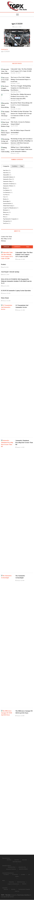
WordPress (27, 895)
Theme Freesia (20, 895)
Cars (4, 196)
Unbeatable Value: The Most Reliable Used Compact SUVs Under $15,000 (23, 254)
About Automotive (6, 858)
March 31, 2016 (5, 274)
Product (3, 264)
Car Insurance (6, 192)
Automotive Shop (7, 181)
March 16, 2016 (5, 285)
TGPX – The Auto (5, 895)
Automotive (4, 887)
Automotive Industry (6, 865)
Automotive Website (8, 186)
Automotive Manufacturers (8, 873)
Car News (5, 194)
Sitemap (3, 240)
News (4, 216)
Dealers (5, 199)
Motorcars (5, 212)
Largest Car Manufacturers (10, 208)
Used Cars (5, 223)
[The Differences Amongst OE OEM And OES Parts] (7, 711)
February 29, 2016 (6, 293)
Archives (14, 166)
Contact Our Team (6, 236)
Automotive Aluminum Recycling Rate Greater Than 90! (24, 442)
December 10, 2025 (20, 259)
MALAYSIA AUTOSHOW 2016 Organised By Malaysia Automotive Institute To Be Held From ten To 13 (16, 281)
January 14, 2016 (20, 715)
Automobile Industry (8, 177)
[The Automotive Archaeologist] (7, 575)
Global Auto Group (8, 205)
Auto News (5, 170)
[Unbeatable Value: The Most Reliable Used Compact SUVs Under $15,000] (7, 252)
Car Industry (6, 190)
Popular (6, 246)
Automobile (6, 174)
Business (5, 188)
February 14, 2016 (20, 310)
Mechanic (5, 210)
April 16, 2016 (5, 267)
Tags (21, 166)
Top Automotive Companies (10, 219)
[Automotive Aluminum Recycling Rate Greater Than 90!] (7, 440)
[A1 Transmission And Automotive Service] (7, 305)
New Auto (5, 214)
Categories (6, 166)
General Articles (7, 203)
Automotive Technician (9, 183)
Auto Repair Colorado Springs (10, 272)
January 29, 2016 (20, 580)
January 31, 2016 (20, 447)
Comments (17, 246)
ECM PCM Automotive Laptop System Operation (16, 290)
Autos (3, 880)
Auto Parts (5, 172)
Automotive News (7, 179)
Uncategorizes (6, 221)
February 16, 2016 (6, 300)
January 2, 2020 (17, 27)
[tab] (6, 166)
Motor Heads (5, 298)
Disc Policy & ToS (6, 238)
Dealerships (6, 201)
